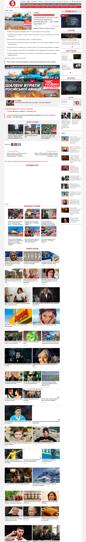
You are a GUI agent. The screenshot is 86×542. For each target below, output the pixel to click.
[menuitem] (23, 4)
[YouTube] (77, 1)
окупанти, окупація (16, 161)
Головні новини (11, 115)
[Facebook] (57, 1)
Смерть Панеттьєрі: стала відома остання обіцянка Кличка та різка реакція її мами (75, 201)
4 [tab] (74, 46)
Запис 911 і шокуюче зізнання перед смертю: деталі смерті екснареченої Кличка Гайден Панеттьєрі (75, 149)
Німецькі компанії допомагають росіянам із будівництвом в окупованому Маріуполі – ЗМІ (15, 137)
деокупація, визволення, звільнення (31, 161)
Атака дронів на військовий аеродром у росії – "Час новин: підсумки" (32, 223)
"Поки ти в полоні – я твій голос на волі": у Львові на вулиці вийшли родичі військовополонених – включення (17, 155)
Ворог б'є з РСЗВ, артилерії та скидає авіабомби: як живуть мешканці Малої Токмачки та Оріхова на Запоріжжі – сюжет (46, 155)
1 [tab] (70, 72)
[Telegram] (64, 1)
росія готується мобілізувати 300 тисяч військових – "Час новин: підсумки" (48, 137)
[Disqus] (32, 186)
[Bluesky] (75, 1)
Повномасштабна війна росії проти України (44, 14)
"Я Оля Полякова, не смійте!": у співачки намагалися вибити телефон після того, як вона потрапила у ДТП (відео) (75, 159)
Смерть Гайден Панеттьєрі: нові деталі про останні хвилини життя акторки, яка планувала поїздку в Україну (75, 211)
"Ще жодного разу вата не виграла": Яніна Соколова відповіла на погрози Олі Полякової (75, 177)
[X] (70, 1)
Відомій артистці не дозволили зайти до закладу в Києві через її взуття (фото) (75, 185)
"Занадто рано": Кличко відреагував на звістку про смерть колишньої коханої (75, 193)
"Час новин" (45, 161)
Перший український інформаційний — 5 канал (12, 4)
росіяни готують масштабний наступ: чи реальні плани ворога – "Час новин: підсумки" (15, 223)
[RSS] (80, 1)
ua (53, 1)
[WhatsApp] (67, 1)
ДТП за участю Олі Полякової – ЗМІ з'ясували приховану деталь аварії (75, 220)
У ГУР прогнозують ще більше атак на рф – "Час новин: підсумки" (33, 102)
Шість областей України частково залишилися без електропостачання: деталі (71, 41)
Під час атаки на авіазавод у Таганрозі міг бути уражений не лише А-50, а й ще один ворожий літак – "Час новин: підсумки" (15, 242)
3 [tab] (72, 46)
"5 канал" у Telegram (49, 115)
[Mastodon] (72, 1)
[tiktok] (62, 1)
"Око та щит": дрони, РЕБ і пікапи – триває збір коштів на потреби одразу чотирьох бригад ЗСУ (66, 68)
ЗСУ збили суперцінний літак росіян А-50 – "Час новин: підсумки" (48, 241)
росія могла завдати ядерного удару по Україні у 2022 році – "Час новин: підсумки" (32, 241)
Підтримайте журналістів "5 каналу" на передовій (19, 109)
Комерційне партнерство (64, 101)
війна (9, 161)
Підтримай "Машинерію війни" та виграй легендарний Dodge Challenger (66, 58)
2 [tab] (70, 46)
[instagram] (59, 1)
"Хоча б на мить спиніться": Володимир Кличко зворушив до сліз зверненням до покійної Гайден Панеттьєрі (75, 140)
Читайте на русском (55, 25)
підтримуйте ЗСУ (31, 111)
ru (54, 1)
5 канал (29, 28)
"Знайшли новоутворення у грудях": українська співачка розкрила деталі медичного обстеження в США (74, 169)
